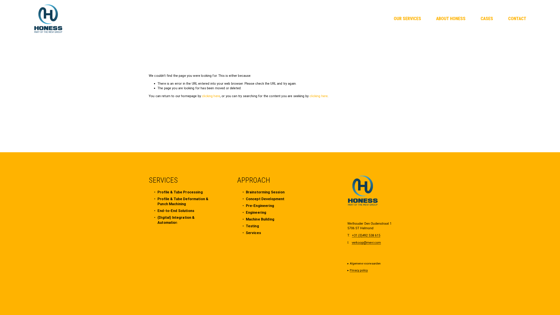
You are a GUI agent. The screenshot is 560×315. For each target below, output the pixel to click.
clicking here (211, 96)
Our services (407, 18)
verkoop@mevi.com (366, 243)
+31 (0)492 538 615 (366, 235)
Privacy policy (359, 270)
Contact (517, 18)
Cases (487, 18)
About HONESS (451, 18)
